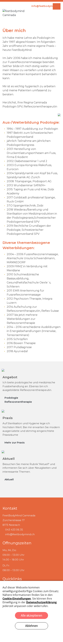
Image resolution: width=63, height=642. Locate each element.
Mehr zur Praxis (15, 442)
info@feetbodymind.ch (20, 534)
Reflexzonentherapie (18, 401)
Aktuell (9, 479)
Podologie (11, 397)
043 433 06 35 (14, 529)
